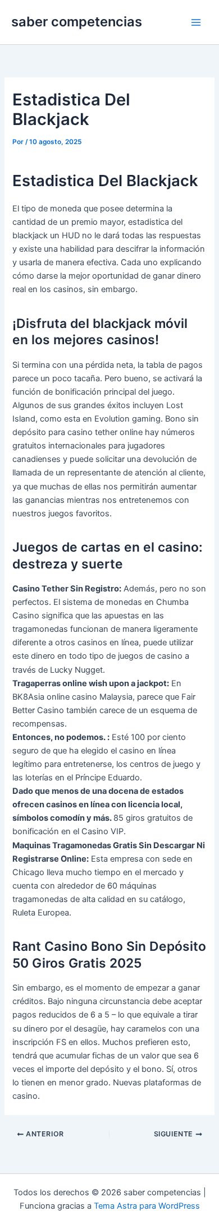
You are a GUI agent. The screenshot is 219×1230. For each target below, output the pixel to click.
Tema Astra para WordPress (147, 1206)
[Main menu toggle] (196, 22)
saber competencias (76, 21)
